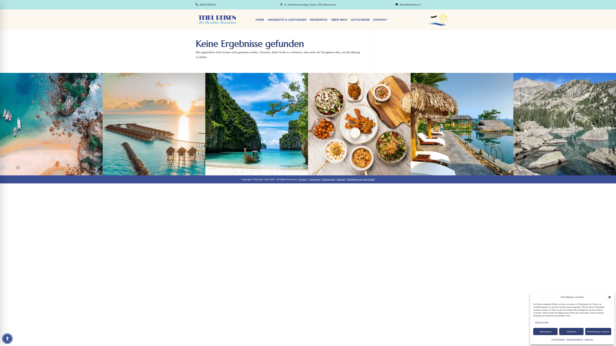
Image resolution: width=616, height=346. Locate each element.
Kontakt (380, 20)
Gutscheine (360, 20)
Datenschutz (328, 179)
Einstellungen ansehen (598, 331)
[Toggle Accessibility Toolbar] (7, 339)
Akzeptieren (545, 331)
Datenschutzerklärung (574, 339)
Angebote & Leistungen (287, 20)
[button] (609, 297)
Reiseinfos (318, 20)
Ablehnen (571, 331)
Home (260, 20)
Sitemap (341, 179)
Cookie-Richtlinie (558, 339)
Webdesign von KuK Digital (361, 179)
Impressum (589, 339)
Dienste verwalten (541, 322)
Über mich (339, 20)
